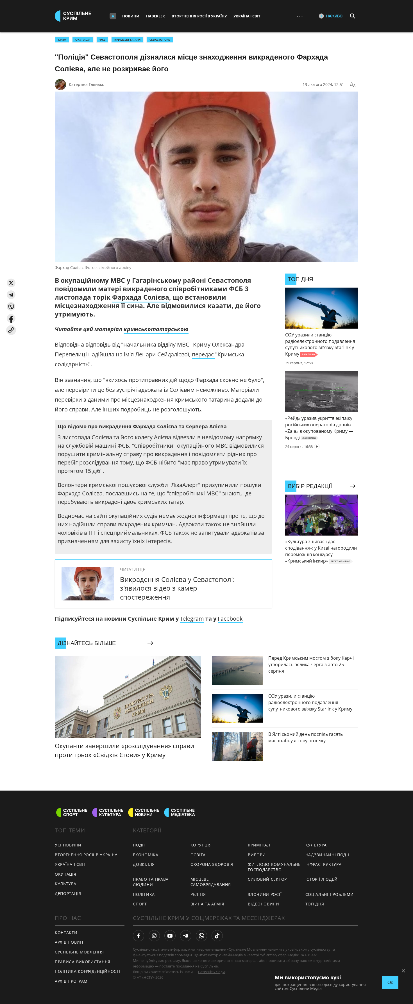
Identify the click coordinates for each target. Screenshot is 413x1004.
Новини (130, 16)
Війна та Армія (207, 904)
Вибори (257, 854)
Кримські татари (127, 40)
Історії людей (321, 879)
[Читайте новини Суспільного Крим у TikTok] (217, 935)
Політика (144, 894)
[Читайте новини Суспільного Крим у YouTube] (170, 935)
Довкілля (144, 864)
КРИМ (62, 40)
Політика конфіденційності (88, 971)
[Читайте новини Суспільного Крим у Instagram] (154, 935)
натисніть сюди (211, 971)
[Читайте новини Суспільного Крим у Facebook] (138, 935)
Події (139, 845)
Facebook (230, 618)
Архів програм (71, 981)
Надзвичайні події (327, 854)
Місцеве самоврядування (210, 881)
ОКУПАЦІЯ (82, 40)
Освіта (198, 854)
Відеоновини (263, 904)
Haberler (155, 16)
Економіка (145, 854)
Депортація (68, 893)
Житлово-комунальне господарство (274, 867)
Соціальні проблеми (329, 894)
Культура (65, 883)
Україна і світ (246, 16)
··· (299, 16)
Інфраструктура (323, 864)
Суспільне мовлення (79, 952)
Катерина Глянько (86, 84)
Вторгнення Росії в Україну (199, 16)
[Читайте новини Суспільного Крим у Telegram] (185, 935)
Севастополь (159, 40)
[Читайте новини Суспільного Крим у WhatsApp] (201, 935)
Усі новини (68, 845)
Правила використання (82, 961)
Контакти (66, 932)
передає (203, 354)
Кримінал (259, 845)
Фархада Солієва (140, 297)
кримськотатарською (156, 329)
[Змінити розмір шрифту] (352, 84)
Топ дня (314, 904)
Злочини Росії (265, 894)
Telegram (192, 618)
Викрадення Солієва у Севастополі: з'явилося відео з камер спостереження (177, 588)
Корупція (201, 845)
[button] (11, 283)
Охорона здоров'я (211, 864)
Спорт (140, 904)
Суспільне (209, 966)
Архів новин (69, 942)
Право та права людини (151, 881)
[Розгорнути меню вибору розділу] (113, 16)
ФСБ (102, 40)
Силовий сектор (267, 879)
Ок (390, 982)
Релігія (198, 894)
